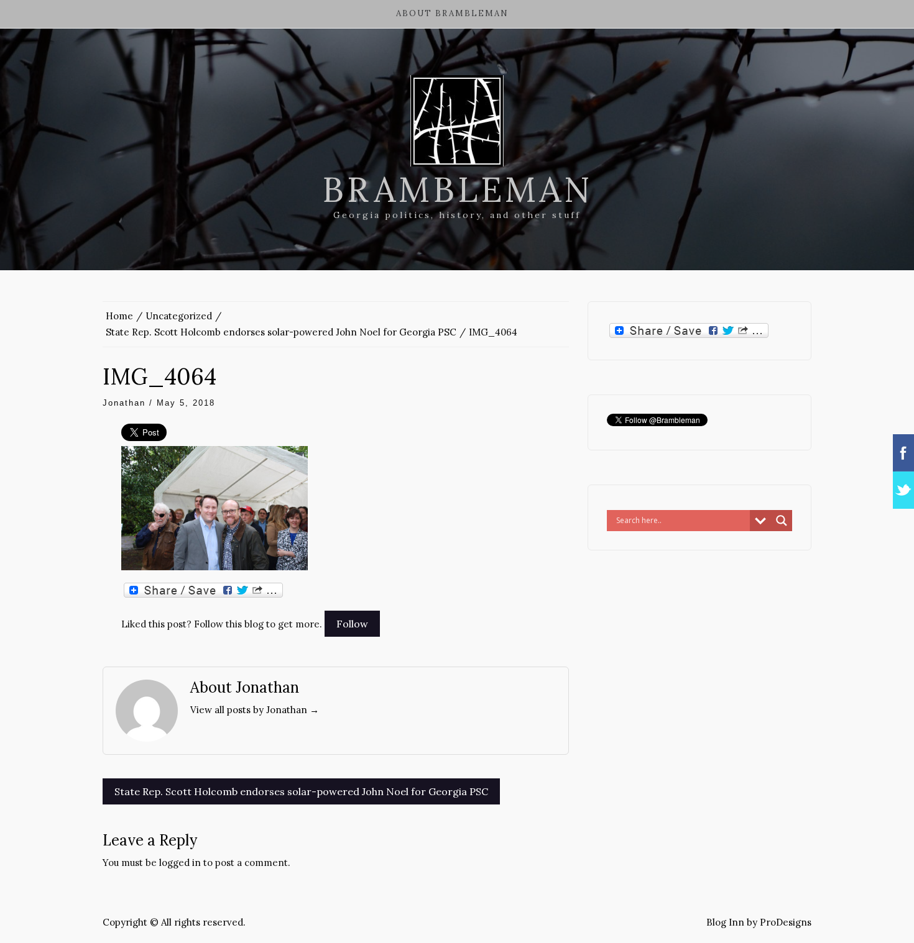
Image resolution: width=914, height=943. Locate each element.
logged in (180, 862)
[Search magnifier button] (781, 520)
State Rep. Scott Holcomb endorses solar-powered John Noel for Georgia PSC (301, 791)
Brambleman (457, 189)
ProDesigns (785, 922)
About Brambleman (452, 13)
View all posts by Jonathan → (254, 710)
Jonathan (124, 403)
